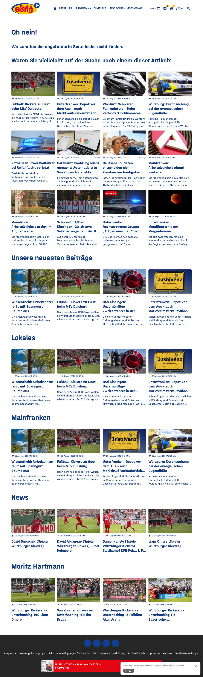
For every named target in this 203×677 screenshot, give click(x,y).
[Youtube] (106, 643)
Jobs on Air (134, 8)
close (196, 666)
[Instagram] (97, 643)
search (188, 8)
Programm (83, 8)
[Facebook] (87, 643)
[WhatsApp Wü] (115, 643)
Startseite (55, 8)
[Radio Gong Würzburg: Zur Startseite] (25, 8)
